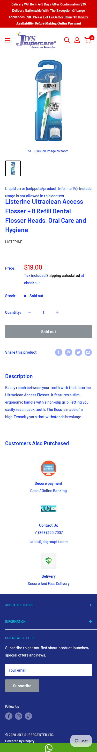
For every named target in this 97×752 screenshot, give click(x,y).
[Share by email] (88, 352)
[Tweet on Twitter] (78, 352)
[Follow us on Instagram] (18, 716)
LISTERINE (13, 242)
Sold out (48, 331)
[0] (87, 40)
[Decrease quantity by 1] (29, 312)
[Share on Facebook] (58, 352)
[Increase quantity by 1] (57, 312)
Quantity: (13, 312)
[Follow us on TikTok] (28, 716)
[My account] (77, 40)
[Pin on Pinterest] (68, 352)
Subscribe (22, 685)
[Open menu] (7, 40)
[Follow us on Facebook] (8, 716)
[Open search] (67, 40)
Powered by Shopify (19, 741)
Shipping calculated (63, 275)
